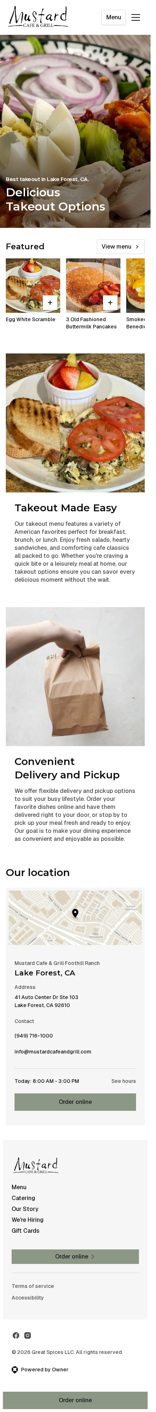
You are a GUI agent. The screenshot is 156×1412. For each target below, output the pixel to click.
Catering (23, 1198)
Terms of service (33, 1286)
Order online (75, 1102)
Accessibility (28, 1297)
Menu (113, 17)
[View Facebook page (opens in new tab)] (16, 1335)
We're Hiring (28, 1220)
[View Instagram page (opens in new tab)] (27, 1335)
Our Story (25, 1209)
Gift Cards (26, 1231)
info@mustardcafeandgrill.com (53, 1053)
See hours (123, 1081)
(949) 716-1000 (34, 1037)
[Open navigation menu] (135, 17)
